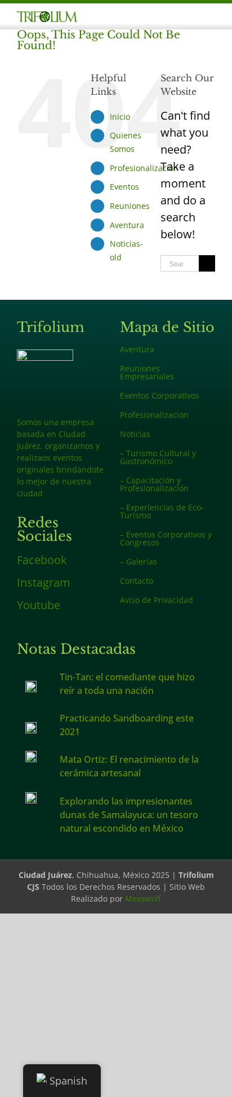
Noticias (135, 434)
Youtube (38, 605)
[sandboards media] (31, 727)
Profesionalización (144, 168)
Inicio (120, 116)
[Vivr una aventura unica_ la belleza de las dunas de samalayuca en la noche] (31, 797)
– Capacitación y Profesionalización (154, 484)
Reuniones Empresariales (147, 372)
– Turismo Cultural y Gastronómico (158, 457)
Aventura (127, 225)
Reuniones (130, 205)
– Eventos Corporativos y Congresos (166, 538)
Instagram (43, 582)
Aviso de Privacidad (156, 600)
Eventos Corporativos (159, 395)
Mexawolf (143, 898)
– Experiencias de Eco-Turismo (162, 511)
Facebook (42, 559)
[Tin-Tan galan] (31, 686)
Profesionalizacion (154, 414)
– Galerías (138, 561)
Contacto (136, 580)
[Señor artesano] (31, 756)
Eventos (124, 186)
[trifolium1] (47, 16)
